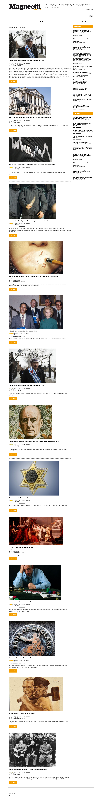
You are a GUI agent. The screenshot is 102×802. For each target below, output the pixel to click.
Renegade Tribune (77, 119)
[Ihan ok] (11, 63)
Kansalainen (75, 63)
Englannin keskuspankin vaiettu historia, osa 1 (24, 658)
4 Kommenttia (22, 122)
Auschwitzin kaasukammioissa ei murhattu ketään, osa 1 (27, 60)
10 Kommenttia (22, 718)
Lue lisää (12, 81)
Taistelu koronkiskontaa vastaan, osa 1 (21, 547)
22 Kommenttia (22, 607)
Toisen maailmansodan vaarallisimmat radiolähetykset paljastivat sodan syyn (34, 441)
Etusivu (11, 21)
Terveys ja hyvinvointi (41, 21)
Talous (69, 21)
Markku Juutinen (14, 64)
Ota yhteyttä (12, 793)
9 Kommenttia (22, 281)
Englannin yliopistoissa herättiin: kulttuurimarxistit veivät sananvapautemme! (34, 276)
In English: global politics (86, 21)
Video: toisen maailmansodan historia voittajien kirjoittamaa (28, 769)
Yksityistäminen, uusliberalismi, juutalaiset (22, 331)
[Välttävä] (10, 63)
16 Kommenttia (22, 169)
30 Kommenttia (22, 65)
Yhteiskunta (25, 21)
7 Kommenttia (22, 552)
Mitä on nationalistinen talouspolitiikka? (22, 713)
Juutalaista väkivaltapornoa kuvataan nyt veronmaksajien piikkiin (30, 221)
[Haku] (91, 16)
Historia (58, 21)
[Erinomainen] (13, 63)
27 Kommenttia (22, 336)
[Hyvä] (12, 63)
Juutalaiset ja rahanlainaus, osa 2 (20, 602)
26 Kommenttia (23, 390)
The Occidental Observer (78, 143)
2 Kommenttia (22, 503)
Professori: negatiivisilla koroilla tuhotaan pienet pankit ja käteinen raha (32, 164)
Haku (10, 795)
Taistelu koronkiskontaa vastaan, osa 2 (21, 498)
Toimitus (12, 121)
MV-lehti (75, 35)
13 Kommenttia (22, 663)
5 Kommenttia (22, 226)
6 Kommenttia (22, 446)
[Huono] (9, 63)
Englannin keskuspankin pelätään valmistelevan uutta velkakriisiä (30, 117)
